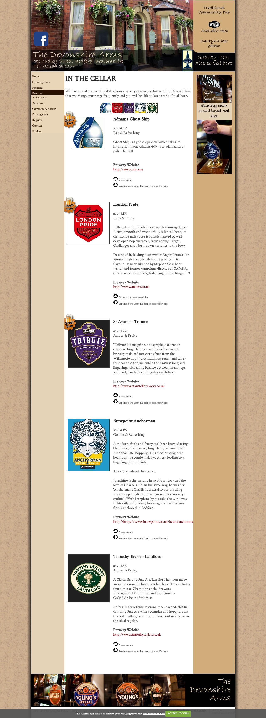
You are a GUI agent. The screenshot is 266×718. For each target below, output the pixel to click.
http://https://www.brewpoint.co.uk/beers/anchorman (154, 521)
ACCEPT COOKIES (178, 713)
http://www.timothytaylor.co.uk (137, 634)
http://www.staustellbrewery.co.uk (139, 385)
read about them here (154, 713)
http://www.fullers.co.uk (131, 286)
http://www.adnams (128, 169)
